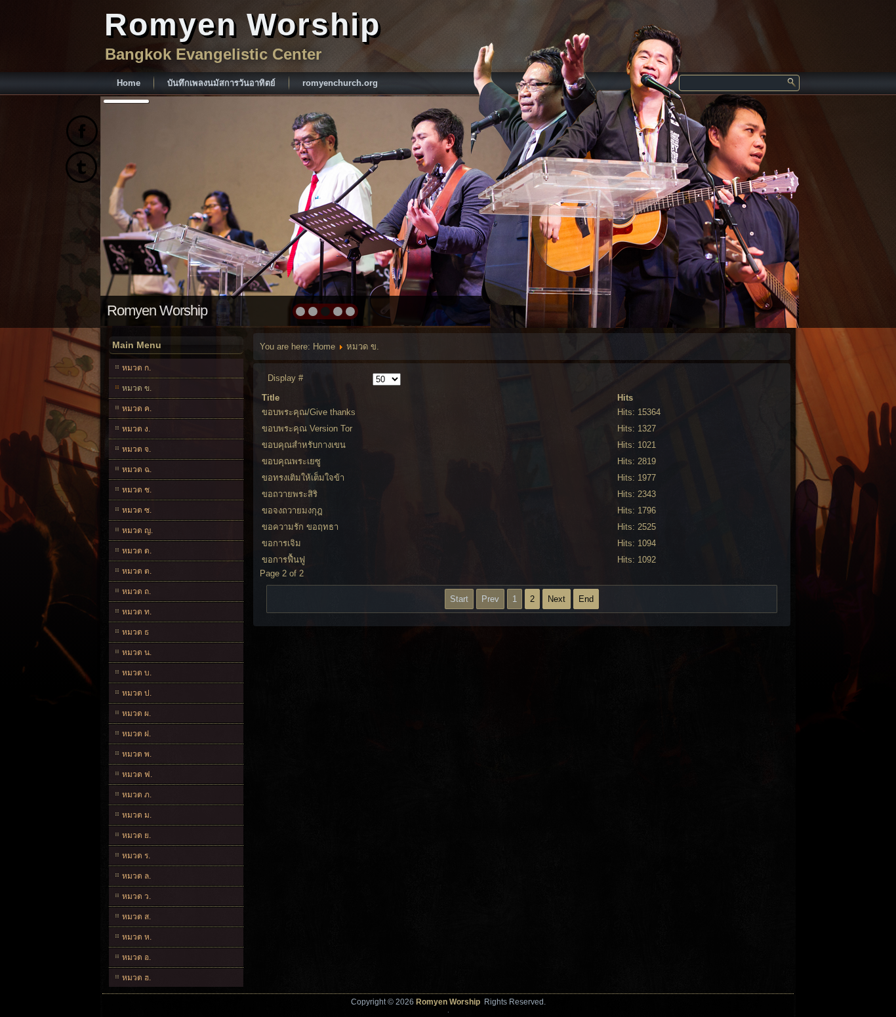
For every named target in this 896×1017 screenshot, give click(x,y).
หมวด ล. (136, 876)
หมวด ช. (137, 489)
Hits (625, 398)
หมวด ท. (137, 611)
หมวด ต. (137, 571)
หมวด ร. (136, 855)
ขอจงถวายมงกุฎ (292, 510)
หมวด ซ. (137, 510)
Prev (490, 599)
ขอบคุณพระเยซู (291, 461)
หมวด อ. (136, 957)
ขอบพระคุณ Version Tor (307, 428)
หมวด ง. (136, 428)
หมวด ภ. (137, 794)
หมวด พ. (137, 754)
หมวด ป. (137, 693)
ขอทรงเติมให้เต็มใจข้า (303, 478)
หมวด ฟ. (137, 774)
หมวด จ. (136, 449)
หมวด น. (137, 652)
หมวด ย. (136, 835)
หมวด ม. (137, 815)
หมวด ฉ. (137, 469)
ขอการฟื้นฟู (283, 560)
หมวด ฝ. (136, 733)
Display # (285, 378)
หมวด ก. (136, 367)
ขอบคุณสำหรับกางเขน (304, 445)
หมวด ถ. (136, 591)
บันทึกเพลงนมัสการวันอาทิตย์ (221, 83)
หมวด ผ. (136, 713)
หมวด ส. (136, 916)
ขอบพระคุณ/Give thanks (309, 412)
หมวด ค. (137, 408)
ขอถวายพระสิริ (289, 494)
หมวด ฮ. (136, 977)
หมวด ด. (137, 550)
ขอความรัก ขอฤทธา (300, 527)
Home (128, 83)
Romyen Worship (242, 24)
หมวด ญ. (137, 530)
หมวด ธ (135, 632)
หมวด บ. (137, 672)
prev (138, 210)
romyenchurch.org (340, 83)
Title (270, 398)
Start (459, 599)
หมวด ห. (137, 937)
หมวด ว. (136, 896)
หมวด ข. (137, 388)
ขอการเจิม (281, 543)
